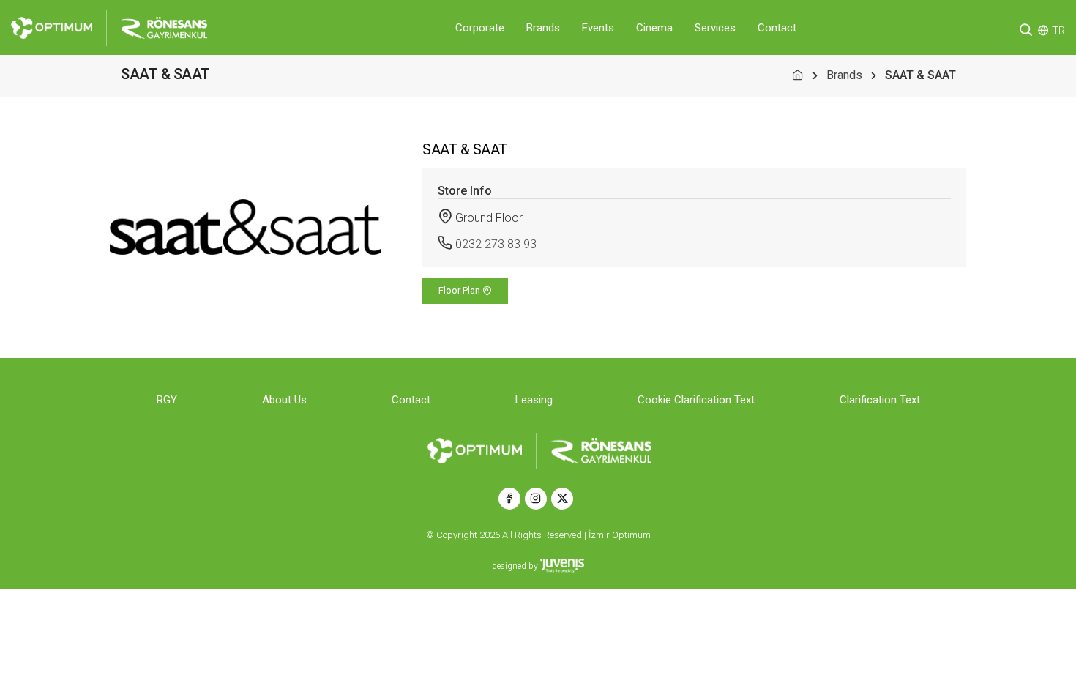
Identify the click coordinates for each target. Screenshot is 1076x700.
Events (598, 27)
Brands (543, 27)
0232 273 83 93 (496, 244)
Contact (777, 27)
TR (1058, 30)
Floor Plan (460, 290)
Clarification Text (880, 399)
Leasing (534, 399)
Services (715, 27)
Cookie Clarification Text (696, 399)
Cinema (654, 27)
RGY (167, 399)
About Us (284, 399)
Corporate (479, 27)
